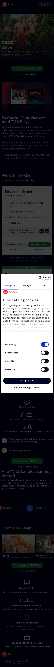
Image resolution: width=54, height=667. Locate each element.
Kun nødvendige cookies (27, 387)
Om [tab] (44, 285)
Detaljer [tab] (27, 285)
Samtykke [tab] (10, 285)
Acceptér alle (27, 380)
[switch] (45, 353)
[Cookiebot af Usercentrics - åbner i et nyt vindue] (39, 278)
